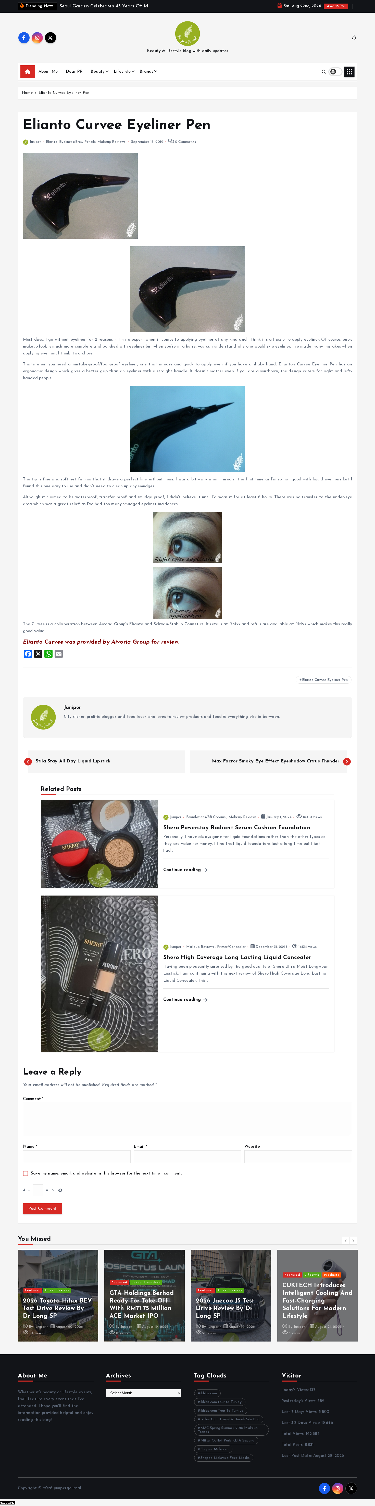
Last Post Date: (298, 1456)
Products (332, 1275)
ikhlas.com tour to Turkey (221, 1402)
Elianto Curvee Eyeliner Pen (64, 93)
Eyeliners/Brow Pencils (77, 142)
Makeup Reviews (111, 142)
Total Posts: (293, 1445)
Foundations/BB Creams (206, 817)
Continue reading (183, 870)
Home (27, 93)
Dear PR (74, 72)
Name (30, 1147)
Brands (146, 72)
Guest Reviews (57, 1290)
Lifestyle (122, 72)
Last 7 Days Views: (300, 1412)
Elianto (51, 142)
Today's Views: (296, 1390)
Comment (33, 1099)
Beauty (98, 72)
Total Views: (294, 1434)
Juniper (35, 142)
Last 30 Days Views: (301, 1423)
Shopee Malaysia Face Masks (225, 1458)
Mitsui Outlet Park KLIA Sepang (228, 1441)
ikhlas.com (209, 1393)
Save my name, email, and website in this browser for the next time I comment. (106, 1173)
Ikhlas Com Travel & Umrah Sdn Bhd (230, 1419)
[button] (346, 1240)
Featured (33, 1290)
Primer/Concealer (231, 947)
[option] (58, 1296)
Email (140, 1147)
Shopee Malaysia (215, 1449)
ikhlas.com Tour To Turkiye (222, 1411)
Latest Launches (146, 1282)
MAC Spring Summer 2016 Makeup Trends (228, 1430)
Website (252, 1147)
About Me (48, 72)
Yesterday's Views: (300, 1401)
